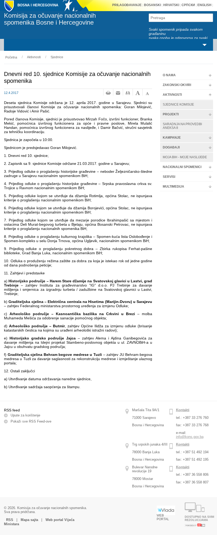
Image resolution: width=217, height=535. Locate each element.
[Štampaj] (108, 93)
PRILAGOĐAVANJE (127, 5)
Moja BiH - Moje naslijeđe (185, 157)
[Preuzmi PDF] (127, 93)
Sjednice (57, 57)
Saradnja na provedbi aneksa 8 (182, 126)
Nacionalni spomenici (182, 167)
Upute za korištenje (25, 415)
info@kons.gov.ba (190, 437)
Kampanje (172, 137)
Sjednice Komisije (178, 104)
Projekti (171, 114)
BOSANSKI (152, 5)
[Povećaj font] (137, 93)
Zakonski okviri (177, 85)
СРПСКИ (188, 5)
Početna (11, 57)
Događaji (171, 147)
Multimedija (173, 186)
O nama (169, 75)
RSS (10, 520)
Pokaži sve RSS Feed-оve (31, 421)
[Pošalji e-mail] (118, 93)
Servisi (169, 177)
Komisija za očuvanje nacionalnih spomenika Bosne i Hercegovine (50, 19)
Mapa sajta (29, 520)
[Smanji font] (147, 93)
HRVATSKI (170, 5)
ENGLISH (204, 5)
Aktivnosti (34, 57)
